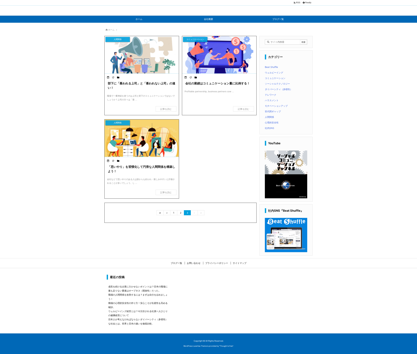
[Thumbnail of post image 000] (219, 57)
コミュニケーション (275, 78)
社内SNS (269, 128)
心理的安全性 (272, 122)
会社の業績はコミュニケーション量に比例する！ (217, 83)
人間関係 (269, 117)
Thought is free (226, 346)
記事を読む (166, 109)
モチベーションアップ (276, 105)
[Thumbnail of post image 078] (142, 57)
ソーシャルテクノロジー (277, 83)
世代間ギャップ (273, 111)
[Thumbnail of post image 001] (142, 140)
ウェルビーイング (274, 72)
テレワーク (270, 94)
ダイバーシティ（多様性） (278, 89)
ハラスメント (272, 100)
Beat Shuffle (271, 67)
